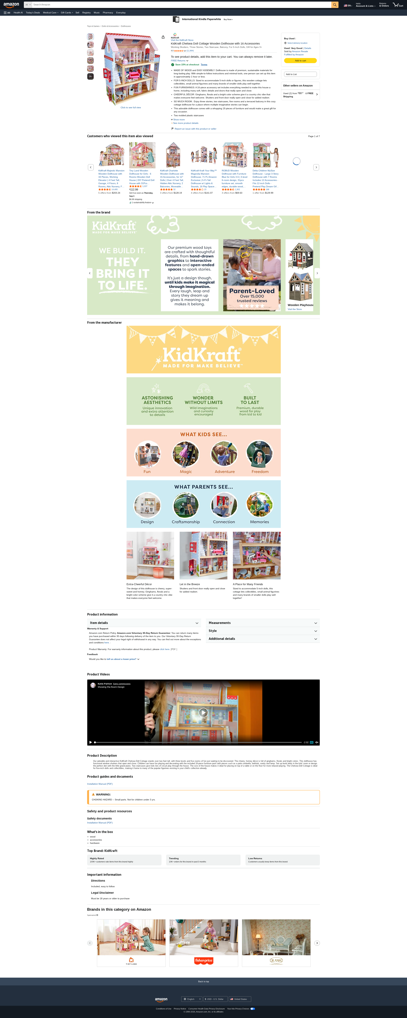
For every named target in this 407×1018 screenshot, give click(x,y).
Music (97, 12)
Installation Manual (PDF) (100, 784)
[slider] (198, 742)
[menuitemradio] (311, 742)
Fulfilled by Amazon (294, 54)
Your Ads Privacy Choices (238, 1009)
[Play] (89, 742)
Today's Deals (33, 12)
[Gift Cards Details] (72, 12)
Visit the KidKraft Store (182, 40)
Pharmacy (108, 12)
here (106, 642)
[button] (7, 13)
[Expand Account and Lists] (375, 6)
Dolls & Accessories (110, 26)
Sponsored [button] (91, 915)
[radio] (90, 37)
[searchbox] (181, 5)
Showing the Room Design (111, 686)
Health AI (18, 12)
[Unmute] (316, 742)
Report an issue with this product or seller (195, 128)
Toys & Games (93, 26)
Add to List (291, 74)
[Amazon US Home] (161, 1000)
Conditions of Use (163, 1009)
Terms (204, 64)
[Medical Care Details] (58, 12)
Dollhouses (126, 26)
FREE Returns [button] (178, 60)
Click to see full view (131, 107)
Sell (77, 12)
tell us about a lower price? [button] (122, 659)
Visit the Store (295, 309)
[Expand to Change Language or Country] (200, 999)
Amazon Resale (300, 51)
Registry (86, 12)
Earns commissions (122, 683)
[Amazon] (12, 5)
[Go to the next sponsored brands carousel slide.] (317, 943)
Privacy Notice (180, 1009)
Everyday (121, 12)
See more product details (185, 123)
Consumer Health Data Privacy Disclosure (206, 1009)
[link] (111, 178)
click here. (165, 649)
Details (307, 48)
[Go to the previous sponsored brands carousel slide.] (90, 943)
